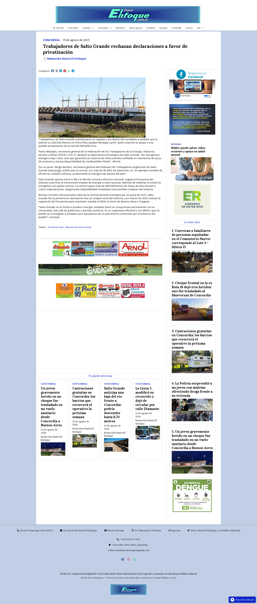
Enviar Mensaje (115, 530)
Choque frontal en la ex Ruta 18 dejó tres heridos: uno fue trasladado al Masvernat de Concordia (192, 289)
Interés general (135, 28)
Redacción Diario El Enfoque (66, 58)
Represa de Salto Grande (78, 227)
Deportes (163, 28)
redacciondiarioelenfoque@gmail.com (128, 550)
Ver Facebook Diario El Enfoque (80, 530)
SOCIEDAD (150, 28)
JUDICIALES (120, 28)
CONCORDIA (73, 28)
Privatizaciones (56, 227)
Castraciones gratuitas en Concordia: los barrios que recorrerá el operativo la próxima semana (83, 402)
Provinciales (103, 28)
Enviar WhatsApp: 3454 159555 (36, 530)
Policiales (86, 28)
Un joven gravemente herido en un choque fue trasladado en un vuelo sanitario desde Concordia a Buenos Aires (52, 406)
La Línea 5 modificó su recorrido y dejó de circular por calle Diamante (147, 398)
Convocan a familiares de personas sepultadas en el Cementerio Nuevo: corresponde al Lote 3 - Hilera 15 (191, 238)
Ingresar (176, 530)
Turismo (189, 28)
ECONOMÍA (176, 28)
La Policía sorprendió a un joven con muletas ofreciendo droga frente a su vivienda (192, 389)
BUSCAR (59, 28)
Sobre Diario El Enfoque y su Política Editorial (215, 530)
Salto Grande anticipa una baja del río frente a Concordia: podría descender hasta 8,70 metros (114, 404)
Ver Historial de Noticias (147, 530)
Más (199, 28)
